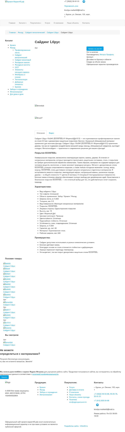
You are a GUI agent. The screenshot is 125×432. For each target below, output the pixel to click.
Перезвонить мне (71, 6)
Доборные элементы (19, 83)
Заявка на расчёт (95, 48)
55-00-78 (113, 394)
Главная (12, 23)
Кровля (13, 45)
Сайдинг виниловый (23, 60)
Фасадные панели (22, 62)
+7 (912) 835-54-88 (101, 400)
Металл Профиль (107, 54)
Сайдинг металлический (35, 32)
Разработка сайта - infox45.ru (76, 426)
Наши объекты (73, 23)
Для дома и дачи (16, 94)
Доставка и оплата (76, 389)
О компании (58, 23)
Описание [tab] (41, 133)
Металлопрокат (16, 91)
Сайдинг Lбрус (53, 32)
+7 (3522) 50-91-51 (11, 366)
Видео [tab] (51, 133)
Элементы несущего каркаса (22, 70)
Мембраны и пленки (20, 75)
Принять (4, 377)
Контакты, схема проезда (79, 397)
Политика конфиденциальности (78, 400)
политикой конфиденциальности (45, 374)
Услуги (47, 23)
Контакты (86, 23)
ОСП (17, 67)
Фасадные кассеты (22, 64)
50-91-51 (97, 396)
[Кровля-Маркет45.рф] (14, 1)
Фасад (20, 32)
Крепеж (18, 86)
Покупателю (35, 23)
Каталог (22, 23)
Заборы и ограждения (19, 89)
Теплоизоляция (21, 79)
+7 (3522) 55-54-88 (101, 394)
